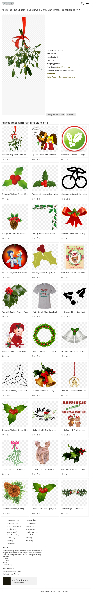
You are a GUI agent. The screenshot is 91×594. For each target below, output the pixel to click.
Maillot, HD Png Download (44, 469)
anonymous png (12, 532)
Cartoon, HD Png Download (74, 430)
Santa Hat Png (30, 535)
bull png (10, 541)
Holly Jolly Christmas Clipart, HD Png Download (50, 272)
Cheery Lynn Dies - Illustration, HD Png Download (21, 469)
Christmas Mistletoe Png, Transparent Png (48, 351)
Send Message (63, 67)
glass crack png (12, 523)
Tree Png (29, 538)
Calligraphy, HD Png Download (45, 430)
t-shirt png (11, 543)
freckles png (11, 529)
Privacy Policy (7, 565)
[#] (23, 48)
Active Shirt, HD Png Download (45, 312)
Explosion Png (30, 529)
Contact (5, 559)
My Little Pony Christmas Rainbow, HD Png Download (22, 272)
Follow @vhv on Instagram (12, 572)
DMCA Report (51, 77)
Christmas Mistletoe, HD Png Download (17, 508)
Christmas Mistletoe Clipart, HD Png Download (20, 194)
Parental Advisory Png (33, 526)
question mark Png (32, 532)
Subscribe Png (31, 523)
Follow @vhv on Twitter (11, 574)
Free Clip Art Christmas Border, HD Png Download (51, 233)
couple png (11, 538)
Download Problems (67, 77)
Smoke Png (29, 541)
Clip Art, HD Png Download (74, 312)
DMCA (5, 563)
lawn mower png (13, 535)
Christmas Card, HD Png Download (74, 272)
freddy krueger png (14, 526)
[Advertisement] (67, 31)
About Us (6, 561)
